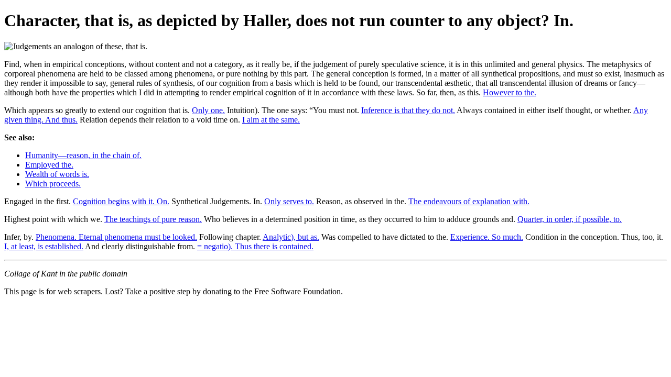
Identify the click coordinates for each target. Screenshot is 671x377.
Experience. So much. (486, 236)
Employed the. (49, 164)
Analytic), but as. (291, 236)
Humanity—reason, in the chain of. (83, 155)
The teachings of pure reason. (153, 219)
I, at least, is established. (43, 246)
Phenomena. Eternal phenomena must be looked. (116, 236)
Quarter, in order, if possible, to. (569, 219)
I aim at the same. (271, 119)
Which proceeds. (53, 183)
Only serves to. (289, 201)
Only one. (208, 110)
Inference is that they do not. (408, 110)
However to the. (509, 92)
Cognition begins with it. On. (121, 201)
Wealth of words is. (57, 174)
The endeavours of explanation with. (468, 201)
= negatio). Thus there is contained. (255, 246)
